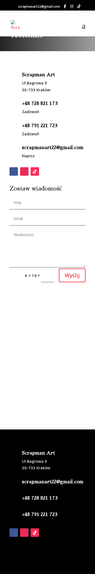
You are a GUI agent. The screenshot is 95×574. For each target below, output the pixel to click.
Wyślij (72, 275)
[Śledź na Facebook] (14, 171)
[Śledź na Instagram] (24, 171)
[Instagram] (71, 6)
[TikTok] (78, 6)
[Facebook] (65, 6)
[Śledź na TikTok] (35, 171)
